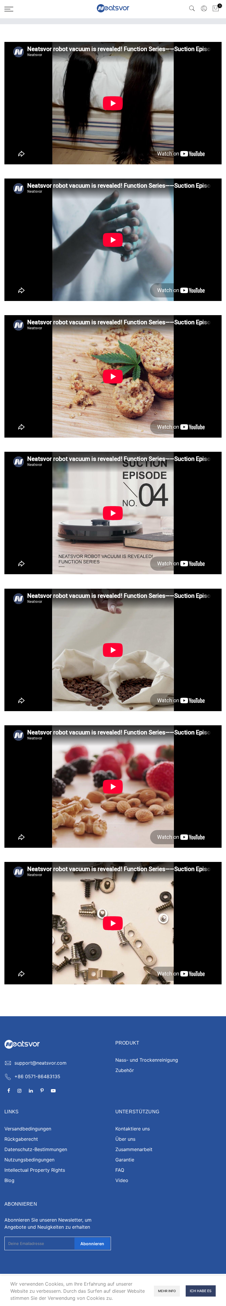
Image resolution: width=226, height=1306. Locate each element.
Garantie (124, 1160)
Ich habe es (201, 1291)
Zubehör (124, 1070)
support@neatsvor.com (40, 1063)
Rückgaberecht (21, 1139)
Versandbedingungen (27, 1129)
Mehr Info (167, 1291)
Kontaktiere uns (132, 1129)
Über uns (125, 1139)
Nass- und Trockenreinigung (146, 1060)
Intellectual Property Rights (34, 1170)
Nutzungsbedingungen (29, 1160)
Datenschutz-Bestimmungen (35, 1149)
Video (121, 1180)
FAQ (119, 1170)
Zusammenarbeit (133, 1149)
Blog (9, 1180)
